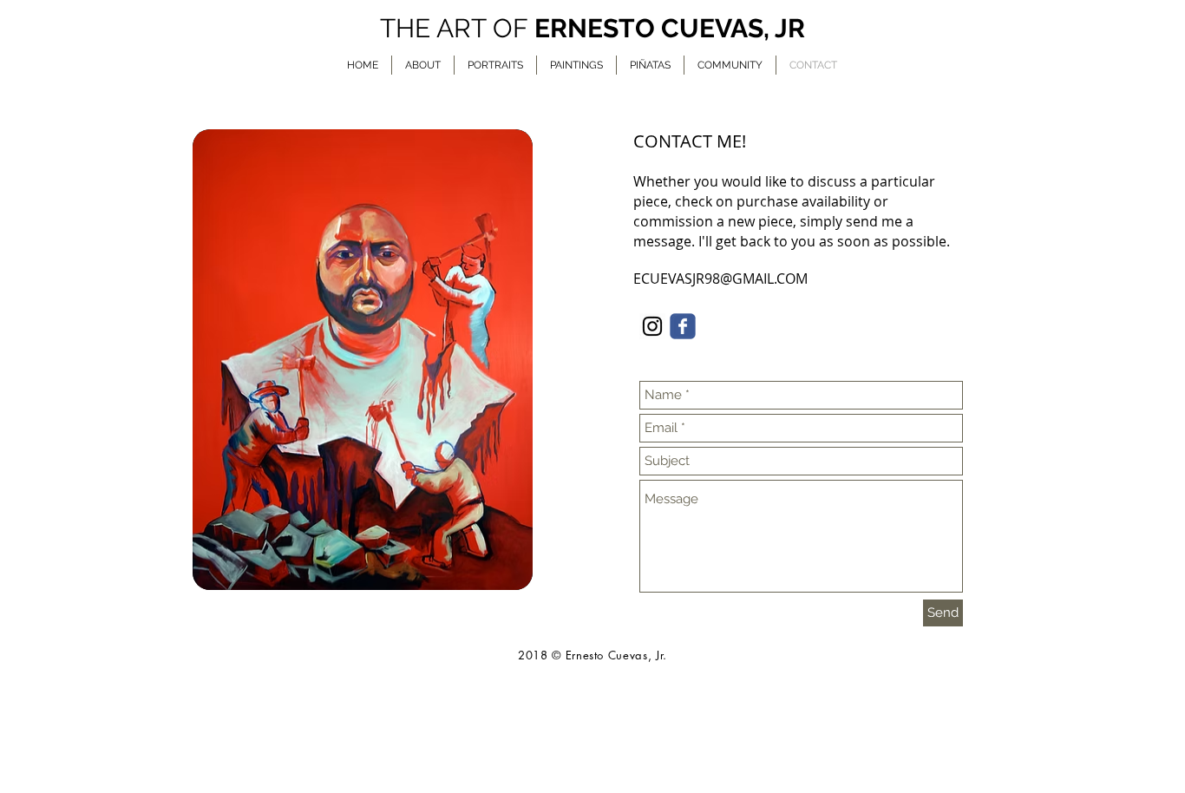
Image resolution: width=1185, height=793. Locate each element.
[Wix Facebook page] (683, 326)
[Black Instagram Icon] (652, 326)
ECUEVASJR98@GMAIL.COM (720, 278)
